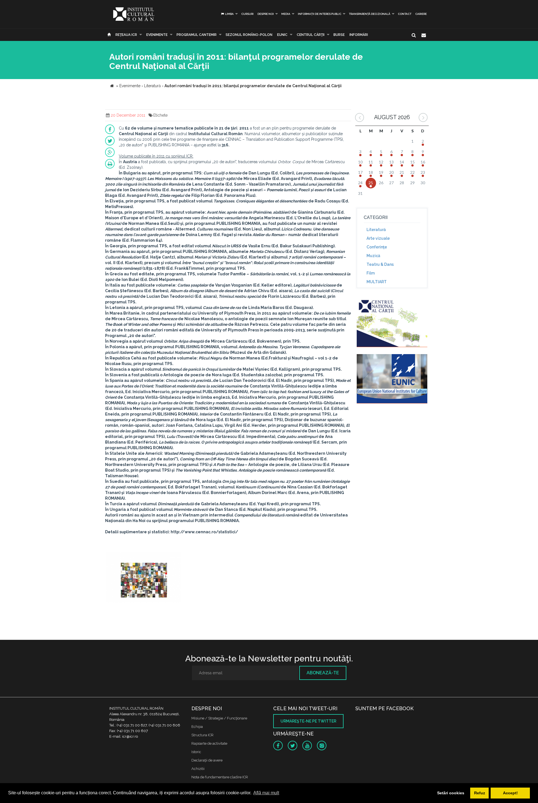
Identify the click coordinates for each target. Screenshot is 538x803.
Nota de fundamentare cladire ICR (219, 777)
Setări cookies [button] (450, 793)
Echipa (197, 726)
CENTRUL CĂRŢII (310, 35)
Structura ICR (202, 735)
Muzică (373, 255)
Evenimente (157, 35)
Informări (358, 35)
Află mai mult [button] (266, 792)
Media (285, 13)
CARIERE (421, 13)
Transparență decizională (369, 13)
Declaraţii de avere (206, 760)
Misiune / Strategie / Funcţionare (219, 718)
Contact (404, 13)
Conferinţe (377, 247)
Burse (339, 35)
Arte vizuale (378, 238)
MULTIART (377, 282)
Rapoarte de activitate (209, 743)
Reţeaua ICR (126, 35)
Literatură (376, 229)
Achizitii (198, 769)
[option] (144, 578)
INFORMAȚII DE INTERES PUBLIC (319, 13)
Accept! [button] (510, 793)
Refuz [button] (479, 793)
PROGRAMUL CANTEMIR (197, 35)
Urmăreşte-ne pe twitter (308, 721)
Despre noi (266, 13)
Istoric (196, 752)
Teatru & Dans (380, 264)
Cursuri (247, 13)
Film (371, 273)
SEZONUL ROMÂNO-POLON (249, 35)
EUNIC (282, 35)
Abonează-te (323, 672)
